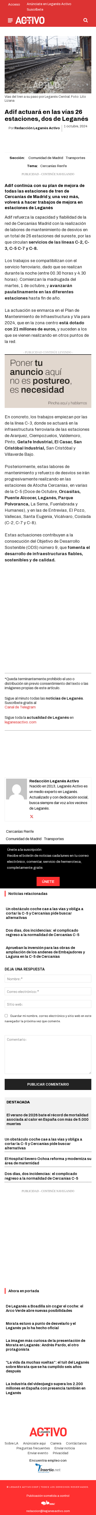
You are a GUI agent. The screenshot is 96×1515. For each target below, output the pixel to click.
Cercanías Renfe (53, 166)
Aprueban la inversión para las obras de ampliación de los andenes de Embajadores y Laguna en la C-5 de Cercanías (45, 952)
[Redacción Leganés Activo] (16, 799)
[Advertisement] (48, 616)
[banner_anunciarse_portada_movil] (48, 381)
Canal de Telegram (20, 707)
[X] (31, 140)
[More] (75, 140)
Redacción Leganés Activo (37, 128)
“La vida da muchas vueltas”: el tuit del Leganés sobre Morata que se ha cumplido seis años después (47, 1366)
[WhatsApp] (42, 140)
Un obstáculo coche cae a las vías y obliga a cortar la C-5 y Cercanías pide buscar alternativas (44, 913)
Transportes (75, 158)
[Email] (53, 140)
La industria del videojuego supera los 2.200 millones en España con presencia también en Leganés (46, 1388)
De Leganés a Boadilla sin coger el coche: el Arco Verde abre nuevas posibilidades (44, 1308)
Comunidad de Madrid (45, 158)
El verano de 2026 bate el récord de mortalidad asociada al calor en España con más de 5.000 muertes (48, 1119)
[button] (85, 20)
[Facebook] (21, 140)
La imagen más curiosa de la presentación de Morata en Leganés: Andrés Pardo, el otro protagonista (45, 1345)
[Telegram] (64, 140)
